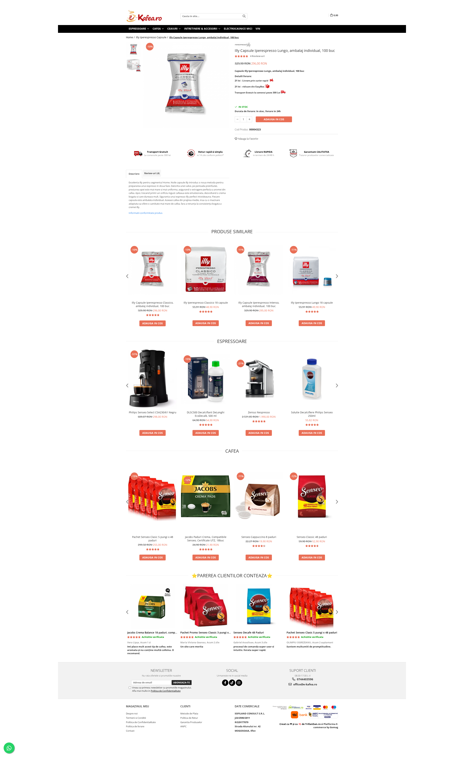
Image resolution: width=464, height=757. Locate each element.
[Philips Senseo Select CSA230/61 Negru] (152, 379)
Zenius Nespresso (259, 412)
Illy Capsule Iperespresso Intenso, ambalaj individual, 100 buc (258, 304)
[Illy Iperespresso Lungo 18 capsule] (312, 270)
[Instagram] (239, 683)
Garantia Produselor (191, 722)
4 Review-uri (257, 56)
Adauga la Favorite (247, 138)
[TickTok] (232, 683)
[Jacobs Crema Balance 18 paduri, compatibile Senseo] (152, 606)
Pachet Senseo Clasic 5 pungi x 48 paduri (152, 538)
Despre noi (132, 713)
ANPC (183, 726)
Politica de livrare (135, 726)
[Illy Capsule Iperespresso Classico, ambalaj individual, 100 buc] (152, 270)
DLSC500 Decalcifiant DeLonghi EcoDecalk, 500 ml (205, 414)
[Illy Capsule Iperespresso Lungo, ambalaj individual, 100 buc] (186, 85)
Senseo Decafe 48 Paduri (248, 632)
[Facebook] (225, 683)
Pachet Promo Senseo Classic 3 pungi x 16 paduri (210, 632)
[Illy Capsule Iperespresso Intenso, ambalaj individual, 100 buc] (258, 270)
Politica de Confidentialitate (166, 690)
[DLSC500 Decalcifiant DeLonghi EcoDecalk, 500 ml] (205, 379)
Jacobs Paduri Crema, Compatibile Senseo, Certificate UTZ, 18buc (205, 538)
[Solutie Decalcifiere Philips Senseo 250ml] (312, 379)
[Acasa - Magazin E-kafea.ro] (144, 16)
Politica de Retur (189, 717)
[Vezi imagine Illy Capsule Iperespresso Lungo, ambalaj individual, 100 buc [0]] (133, 49)
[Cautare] (244, 16)
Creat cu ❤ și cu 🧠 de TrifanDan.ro (300, 724)
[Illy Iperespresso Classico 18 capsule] (205, 270)
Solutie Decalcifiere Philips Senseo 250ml (312, 414)
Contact (130, 730)
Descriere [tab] (134, 173)
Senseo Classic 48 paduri (312, 537)
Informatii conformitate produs (145, 213)
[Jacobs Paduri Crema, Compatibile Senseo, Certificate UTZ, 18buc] (205, 496)
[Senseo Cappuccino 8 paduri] (258, 496)
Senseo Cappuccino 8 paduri (258, 537)
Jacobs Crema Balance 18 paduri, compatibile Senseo (159, 632)
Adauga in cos (274, 119)
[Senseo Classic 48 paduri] (312, 496)
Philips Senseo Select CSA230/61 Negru (152, 412)
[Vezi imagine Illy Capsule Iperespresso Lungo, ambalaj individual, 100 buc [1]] (133, 65)
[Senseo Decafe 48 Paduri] (258, 606)
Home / (130, 37)
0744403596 (304, 679)
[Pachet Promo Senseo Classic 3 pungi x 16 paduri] (205, 606)
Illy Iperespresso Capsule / (152, 37)
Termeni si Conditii (136, 717)
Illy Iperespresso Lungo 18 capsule (312, 302)
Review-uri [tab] (152, 173)
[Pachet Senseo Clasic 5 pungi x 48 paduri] (152, 496)
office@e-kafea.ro (305, 684)
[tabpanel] (186, 85)
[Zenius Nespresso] (258, 379)
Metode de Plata (189, 713)
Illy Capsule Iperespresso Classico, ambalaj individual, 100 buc (152, 304)
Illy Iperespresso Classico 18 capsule (206, 302)
